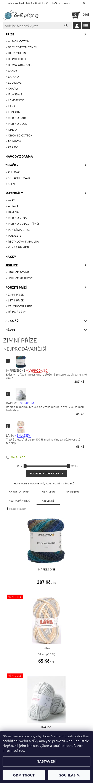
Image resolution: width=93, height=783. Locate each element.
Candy (12, 70)
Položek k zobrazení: (46, 473)
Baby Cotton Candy (22, 47)
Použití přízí (16, 287)
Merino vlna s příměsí (24, 223)
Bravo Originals (20, 65)
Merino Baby (17, 118)
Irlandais (15, 94)
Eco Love (15, 82)
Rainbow (14, 141)
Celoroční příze (20, 306)
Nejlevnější (47, 492)
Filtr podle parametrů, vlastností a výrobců (44, 483)
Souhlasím (69, 775)
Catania (13, 77)
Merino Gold (17, 123)
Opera (12, 129)
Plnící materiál (19, 230)
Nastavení (46, 761)
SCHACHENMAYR (19, 178)
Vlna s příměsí (18, 247)
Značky (11, 165)
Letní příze (16, 300)
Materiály (14, 193)
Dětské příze (17, 312)
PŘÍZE (9, 34)
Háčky (10, 256)
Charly (13, 88)
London (14, 112)
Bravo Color (18, 59)
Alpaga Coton (18, 41)
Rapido (13, 147)
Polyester (15, 235)
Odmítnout (24, 775)
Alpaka (13, 206)
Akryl (12, 200)
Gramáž (12, 321)
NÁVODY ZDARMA (19, 156)
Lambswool (17, 100)
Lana (11, 106)
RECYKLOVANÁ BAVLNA (23, 241)
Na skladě (18, 457)
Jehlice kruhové (20, 278)
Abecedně (48, 500)
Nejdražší (72, 492)
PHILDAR (14, 172)
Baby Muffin (17, 53)
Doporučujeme (19, 492)
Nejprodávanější (20, 500)
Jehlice (11, 265)
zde (21, 750)
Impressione (26, 370)
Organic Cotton (20, 135)
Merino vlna (17, 218)
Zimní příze (16, 294)
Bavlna (13, 212)
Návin (10, 330)
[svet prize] (22, 15)
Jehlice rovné (18, 272)
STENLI (12, 184)
